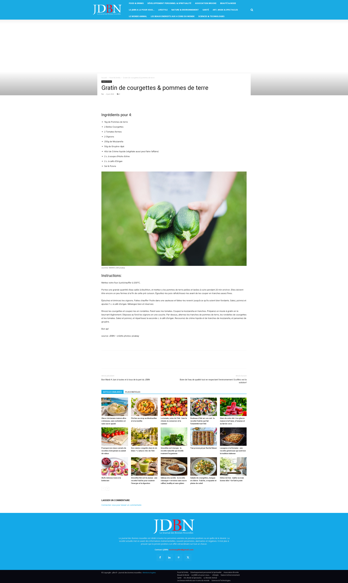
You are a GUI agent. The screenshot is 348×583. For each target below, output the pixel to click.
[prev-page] (103, 488)
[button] (252, 10)
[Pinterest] (116, 104)
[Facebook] (104, 104)
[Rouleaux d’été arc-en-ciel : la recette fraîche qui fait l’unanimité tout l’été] (203, 407)
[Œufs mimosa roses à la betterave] (114, 466)
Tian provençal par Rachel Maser (203, 448)
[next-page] (107, 488)
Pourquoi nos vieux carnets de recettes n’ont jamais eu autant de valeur (113, 451)
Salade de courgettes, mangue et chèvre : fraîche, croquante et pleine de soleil (203, 480)
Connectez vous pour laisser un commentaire (121, 505)
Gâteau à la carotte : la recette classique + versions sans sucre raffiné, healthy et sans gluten (174, 480)
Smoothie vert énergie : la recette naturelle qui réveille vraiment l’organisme (172, 451)
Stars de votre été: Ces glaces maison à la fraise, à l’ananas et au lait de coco (232, 421)
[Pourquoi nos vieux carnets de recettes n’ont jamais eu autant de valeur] (114, 436)
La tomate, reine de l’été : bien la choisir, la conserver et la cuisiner (174, 421)
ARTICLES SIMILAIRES (112, 392)
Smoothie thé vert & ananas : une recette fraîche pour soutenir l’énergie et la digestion (144, 480)
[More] (135, 104)
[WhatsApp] (123, 104)
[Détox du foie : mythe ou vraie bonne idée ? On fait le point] (233, 466)
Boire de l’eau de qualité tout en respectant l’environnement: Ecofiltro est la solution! (213, 381)
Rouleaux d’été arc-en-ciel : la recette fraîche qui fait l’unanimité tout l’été (202, 421)
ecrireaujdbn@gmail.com (181, 549)
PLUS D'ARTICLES (132, 392)
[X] (110, 104)
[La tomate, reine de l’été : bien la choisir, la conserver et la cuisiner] (174, 407)
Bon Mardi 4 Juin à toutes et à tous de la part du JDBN (125, 379)
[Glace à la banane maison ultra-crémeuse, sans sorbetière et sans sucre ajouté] (114, 407)
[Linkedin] (129, 104)
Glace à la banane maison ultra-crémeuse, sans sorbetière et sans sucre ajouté (114, 421)
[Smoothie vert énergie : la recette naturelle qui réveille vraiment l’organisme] (174, 436)
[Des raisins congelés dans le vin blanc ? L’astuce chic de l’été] (144, 436)
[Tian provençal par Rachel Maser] (203, 436)
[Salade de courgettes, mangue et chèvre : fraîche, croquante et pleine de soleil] (203, 466)
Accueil (104, 77)
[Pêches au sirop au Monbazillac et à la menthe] (144, 407)
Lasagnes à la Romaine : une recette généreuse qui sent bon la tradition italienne (233, 451)
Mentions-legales (149, 572)
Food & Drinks (114, 77)
